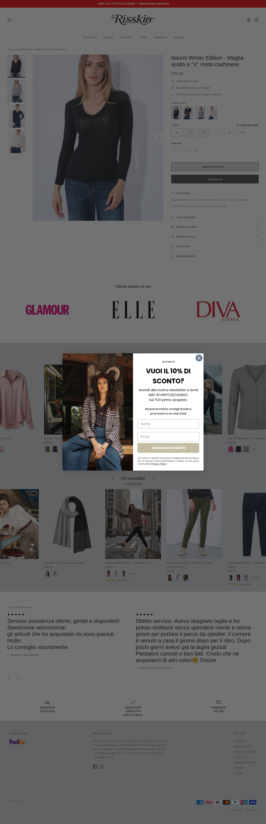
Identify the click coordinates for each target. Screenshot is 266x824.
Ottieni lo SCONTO (168, 447)
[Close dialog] (199, 358)
